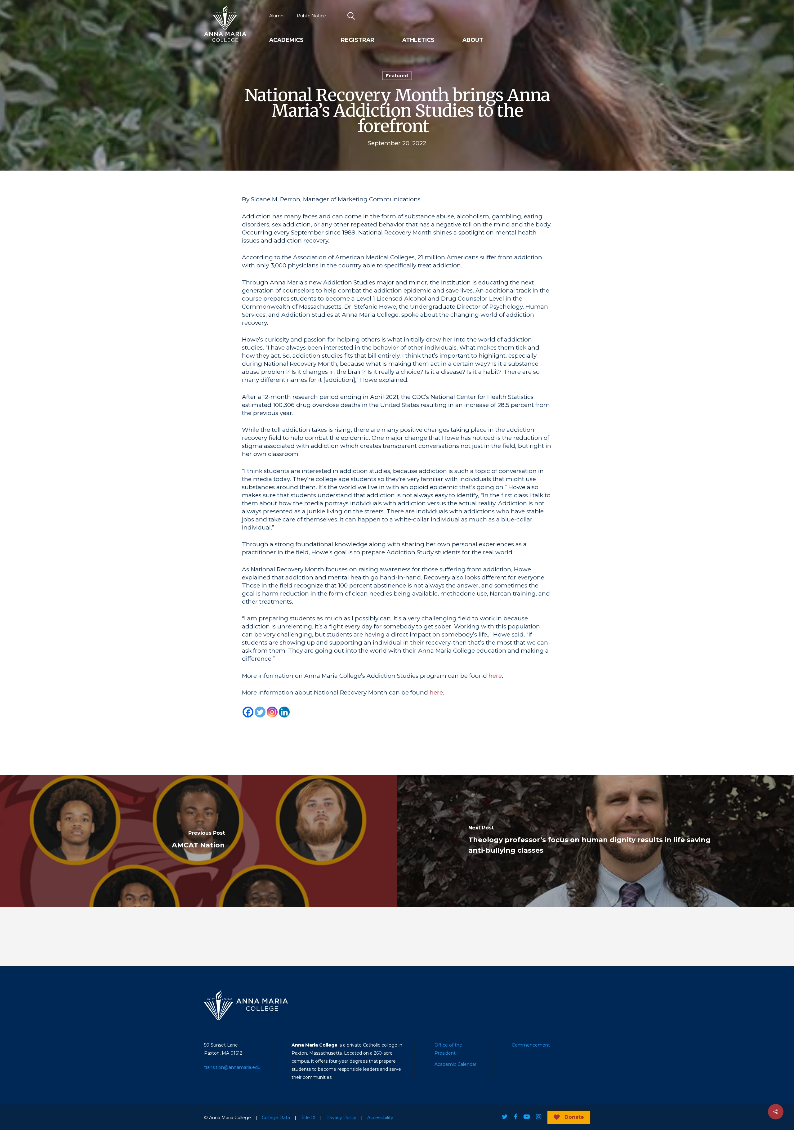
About (472, 40)
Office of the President (448, 1049)
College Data (276, 1117)
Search (351, 16)
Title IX (308, 1117)
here (495, 675)
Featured (397, 75)
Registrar (357, 40)
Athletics (418, 40)
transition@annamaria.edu (232, 1067)
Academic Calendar (455, 1064)
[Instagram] (272, 712)
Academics (286, 40)
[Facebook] (248, 712)
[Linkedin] (284, 712)
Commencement (531, 1045)
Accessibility (380, 1117)
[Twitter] (260, 712)
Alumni (276, 16)
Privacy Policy (341, 1117)
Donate (574, 1117)
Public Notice (311, 16)
